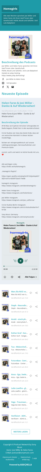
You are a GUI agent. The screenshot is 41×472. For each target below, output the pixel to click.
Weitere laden (20, 431)
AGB (35, 458)
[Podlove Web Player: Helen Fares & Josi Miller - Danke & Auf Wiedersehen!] (20, 250)
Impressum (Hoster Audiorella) (10, 458)
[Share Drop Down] (36, 293)
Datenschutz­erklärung (26, 458)
